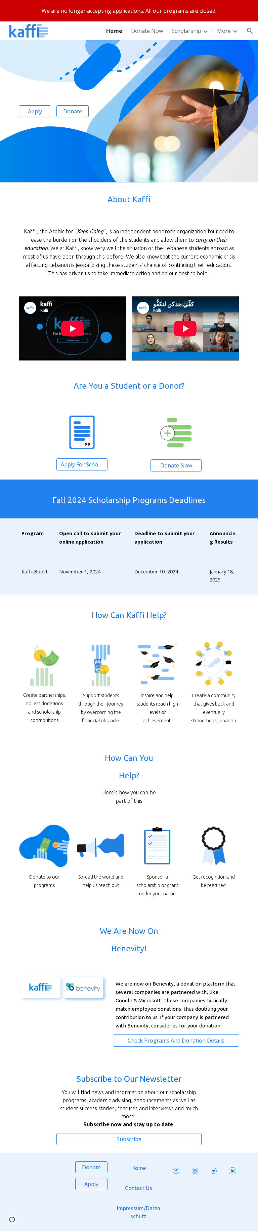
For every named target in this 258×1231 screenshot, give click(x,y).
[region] (129, 10)
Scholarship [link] (186, 31)
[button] (250, 31)
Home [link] (114, 31)
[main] (128, 199)
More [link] (224, 31)
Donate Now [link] (147, 31)
